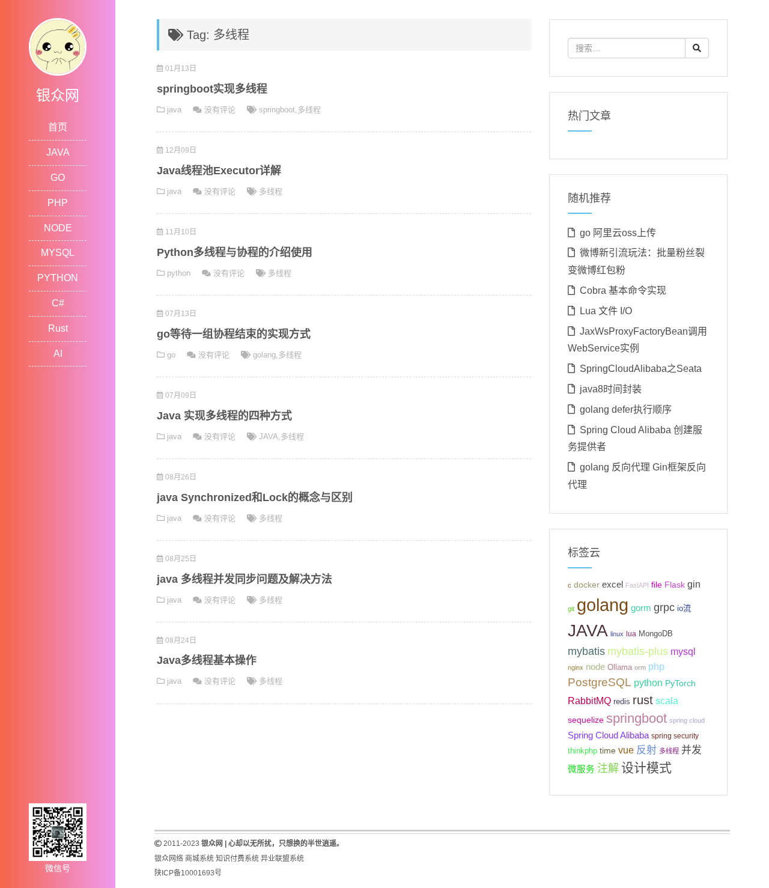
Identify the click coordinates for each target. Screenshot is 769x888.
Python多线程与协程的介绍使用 (234, 252)
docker (587, 584)
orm (640, 667)
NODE (58, 228)
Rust (58, 328)
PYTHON (57, 278)
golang (264, 354)
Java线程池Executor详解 (219, 171)
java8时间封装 (611, 389)
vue (626, 750)
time (608, 750)
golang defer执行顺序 (626, 409)
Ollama (619, 667)
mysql (683, 651)
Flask (674, 584)
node (595, 667)
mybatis (586, 651)
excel (612, 584)
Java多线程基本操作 (207, 660)
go (171, 354)
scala (666, 700)
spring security (675, 736)
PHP (57, 203)
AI (57, 353)
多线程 (309, 109)
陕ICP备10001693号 (188, 873)
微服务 (581, 769)
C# (58, 303)
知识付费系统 (237, 858)
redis (621, 702)
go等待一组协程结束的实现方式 (234, 334)
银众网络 (168, 858)
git (571, 608)
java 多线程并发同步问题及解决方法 (244, 579)
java (174, 109)
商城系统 (199, 858)
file (656, 584)
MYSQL (57, 253)
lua (631, 634)
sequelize (586, 720)
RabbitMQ (589, 701)
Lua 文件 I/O (606, 311)
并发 (691, 750)
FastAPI (637, 585)
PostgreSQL (599, 682)
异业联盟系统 (282, 858)
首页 (57, 127)
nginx (575, 667)
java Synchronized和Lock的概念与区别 (255, 497)
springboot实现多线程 (212, 89)
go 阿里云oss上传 (618, 233)
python (178, 273)
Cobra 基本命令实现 (623, 290)
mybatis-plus (637, 651)
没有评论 (220, 109)
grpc (664, 607)
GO (57, 177)
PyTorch (680, 683)
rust (643, 700)
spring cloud (687, 720)
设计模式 (646, 767)
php (656, 666)
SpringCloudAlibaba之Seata (641, 368)
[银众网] (58, 46)
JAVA (58, 152)
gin (694, 584)
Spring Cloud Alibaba (608, 735)
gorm (641, 608)
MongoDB (656, 633)
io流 (684, 608)
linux (617, 633)
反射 (646, 750)
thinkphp (582, 751)
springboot (277, 109)
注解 (608, 768)
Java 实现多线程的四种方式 (224, 416)
